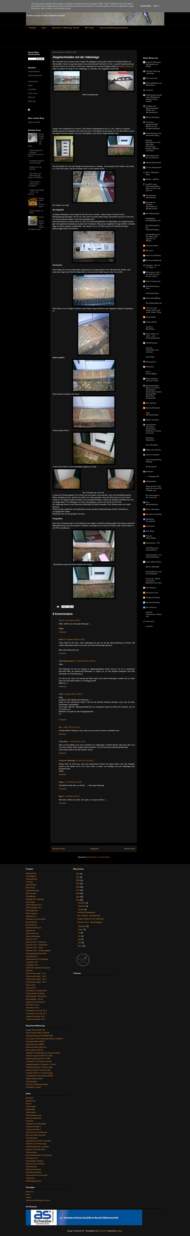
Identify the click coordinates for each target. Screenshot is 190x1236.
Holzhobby (150, 357)
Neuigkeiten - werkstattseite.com (153, 219)
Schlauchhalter (31, 1152)
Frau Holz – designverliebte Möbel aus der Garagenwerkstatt (153, 125)
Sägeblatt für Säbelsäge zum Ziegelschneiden (43, 1053)
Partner (28, 1197)
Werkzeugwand (31, 913)
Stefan (61, 782)
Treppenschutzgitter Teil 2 (35, 1019)
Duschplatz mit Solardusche (36, 991)
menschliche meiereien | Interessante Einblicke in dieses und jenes (153, 429)
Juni (80, 936)
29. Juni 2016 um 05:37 (71, 620)
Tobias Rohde (151, 322)
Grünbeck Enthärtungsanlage (37, 1084)
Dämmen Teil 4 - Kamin (34, 948)
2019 (78, 884)
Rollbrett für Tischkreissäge (36, 1144)
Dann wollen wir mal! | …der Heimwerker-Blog (152, 336)
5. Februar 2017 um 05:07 (72, 694)
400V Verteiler (31, 893)
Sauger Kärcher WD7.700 (35, 1030)
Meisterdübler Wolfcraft (34, 1050)
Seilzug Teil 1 (31, 985)
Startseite (94, 849)
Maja (61, 796)
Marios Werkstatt (152, 567)
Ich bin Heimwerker (153, 167)
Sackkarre (29, 1121)
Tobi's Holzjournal (153, 281)
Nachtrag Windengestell (86, 912)
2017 (78, 890)
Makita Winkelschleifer (34, 1079)
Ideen (44, 28)
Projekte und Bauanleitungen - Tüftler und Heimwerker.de (152, 109)
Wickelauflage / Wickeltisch (36, 996)
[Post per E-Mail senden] (58, 607)
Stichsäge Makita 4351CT (35, 1041)
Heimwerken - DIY (153, 543)
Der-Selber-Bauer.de (154, 303)
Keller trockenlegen (33, 936)
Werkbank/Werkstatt (33, 928)
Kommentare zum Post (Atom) (98, 857)
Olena (61, 639)
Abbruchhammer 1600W (35, 1044)
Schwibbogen (31, 896)
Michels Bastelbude (153, 260)
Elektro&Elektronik (35, 75)
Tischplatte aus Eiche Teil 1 (36, 1011)
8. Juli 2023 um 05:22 (71, 796)
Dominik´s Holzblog (154, 514)
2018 (78, 887)
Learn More (145, 6)
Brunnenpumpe (31, 922)
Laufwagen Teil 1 (32, 962)
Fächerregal (30, 902)
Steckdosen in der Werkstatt (36, 1132)
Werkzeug (32, 101)
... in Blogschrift (152, 476)
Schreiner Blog (152, 246)
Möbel (30, 85)
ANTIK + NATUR (152, 179)
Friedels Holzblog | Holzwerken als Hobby (153, 64)
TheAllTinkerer (152, 343)
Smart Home (32, 93)
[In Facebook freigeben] (70, 606)
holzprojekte (151, 317)
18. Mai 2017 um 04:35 (84, 761)
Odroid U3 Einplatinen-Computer (38, 968)
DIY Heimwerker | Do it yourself (153, 496)
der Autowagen (152, 445)
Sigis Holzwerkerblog (152, 414)
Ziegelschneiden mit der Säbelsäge (90, 919)
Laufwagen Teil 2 (32, 965)
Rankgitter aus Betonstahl (35, 919)
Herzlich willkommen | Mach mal (153, 614)
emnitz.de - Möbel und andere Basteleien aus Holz (154, 581)
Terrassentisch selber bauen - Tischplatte (34, 184)
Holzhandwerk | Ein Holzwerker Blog (153, 134)
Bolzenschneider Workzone (36, 1047)
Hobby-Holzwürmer (153, 163)
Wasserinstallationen (33, 1118)
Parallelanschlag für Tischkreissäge (36, 162)
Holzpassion (151, 362)
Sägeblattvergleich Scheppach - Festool (41, 1064)
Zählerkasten (31, 1101)
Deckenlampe (31, 885)
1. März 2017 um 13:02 (70, 727)
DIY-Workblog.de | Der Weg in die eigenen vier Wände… (153, 238)
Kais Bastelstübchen (152, 503)
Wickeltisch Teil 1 (32, 1005)
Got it (156, 6)
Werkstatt (31, 97)
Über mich (89, 28)
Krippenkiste (30, 931)
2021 (78, 877)
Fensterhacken (31, 1167)
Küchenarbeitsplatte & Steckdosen (39, 1155)
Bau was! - (150, 251)
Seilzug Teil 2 (31, 988)
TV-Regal (29, 882)
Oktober (81, 909)
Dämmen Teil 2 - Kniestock (36, 942)
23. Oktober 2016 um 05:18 (85, 661)
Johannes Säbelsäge (67, 761)
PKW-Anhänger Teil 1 (34, 905)
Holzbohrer (150, 526)
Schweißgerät (31, 876)
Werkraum (150, 367)
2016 (78, 893)
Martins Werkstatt (126, 66)
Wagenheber (30, 1109)
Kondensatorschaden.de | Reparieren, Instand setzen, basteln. (154, 98)
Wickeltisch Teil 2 (32, 1008)
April (80, 943)
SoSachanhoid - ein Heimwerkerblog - (154, 556)
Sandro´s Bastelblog (150, 328)
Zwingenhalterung (32, 890)
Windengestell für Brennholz (36, 953)
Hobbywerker (151, 481)
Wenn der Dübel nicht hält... (36, 1135)
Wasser (29, 1104)
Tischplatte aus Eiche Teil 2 (36, 1013)
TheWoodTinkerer (153, 598)
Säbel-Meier (63, 742)
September (82, 926)
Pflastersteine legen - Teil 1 (36, 973)
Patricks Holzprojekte (151, 537)
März (80, 946)
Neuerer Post (59, 849)
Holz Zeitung (151, 403)
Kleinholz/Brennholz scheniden (37, 1147)
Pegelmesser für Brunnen (35, 168)
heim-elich (150, 621)
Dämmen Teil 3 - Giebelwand (36, 945)
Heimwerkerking (152, 293)
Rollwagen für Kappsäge (35, 899)
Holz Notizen (151, 588)
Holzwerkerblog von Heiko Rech (154, 84)
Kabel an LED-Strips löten (35, 1149)
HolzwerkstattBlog (153, 298)
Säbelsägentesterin (66, 661)
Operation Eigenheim (150, 439)
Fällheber (29, 971)
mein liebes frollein (153, 562)
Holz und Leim (152, 78)
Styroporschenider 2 (33, 1129)
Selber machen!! (152, 420)
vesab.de (149, 90)
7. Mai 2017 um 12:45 (77, 742)
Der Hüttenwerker (152, 214)
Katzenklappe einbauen (34, 1161)
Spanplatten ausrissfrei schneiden (38, 1141)
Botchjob (149, 472)
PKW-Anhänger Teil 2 (34, 908)
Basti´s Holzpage (152, 509)
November (82, 906)
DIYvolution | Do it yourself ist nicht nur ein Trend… (153, 274)
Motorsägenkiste (32, 911)
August (81, 930)
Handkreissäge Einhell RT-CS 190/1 (39, 1056)
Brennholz (29, 1098)
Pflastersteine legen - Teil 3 (36, 979)
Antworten (62, 632)
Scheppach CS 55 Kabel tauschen (39, 1061)
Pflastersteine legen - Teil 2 (36, 976)
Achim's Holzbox (152, 455)
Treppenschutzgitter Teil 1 (35, 1016)
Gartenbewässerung (33, 1115)
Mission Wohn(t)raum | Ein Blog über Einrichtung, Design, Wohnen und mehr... (153, 145)
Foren (28, 1195)
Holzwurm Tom (152, 593)
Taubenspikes (31, 1112)
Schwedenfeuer (31, 1138)
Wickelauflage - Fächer (34, 999)
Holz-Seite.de (151, 607)
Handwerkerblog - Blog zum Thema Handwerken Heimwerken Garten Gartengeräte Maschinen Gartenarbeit (153, 392)
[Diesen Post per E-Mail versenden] (62, 606)
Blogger (119, 1231)
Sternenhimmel (31, 879)
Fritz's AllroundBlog (151, 373)
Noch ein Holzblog (153, 255)
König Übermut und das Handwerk (154, 573)
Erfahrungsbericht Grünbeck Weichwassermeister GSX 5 (36, 153)
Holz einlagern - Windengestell (88, 916)
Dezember (82, 903)
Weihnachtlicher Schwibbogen (37, 959)
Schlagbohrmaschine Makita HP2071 (40, 1076)
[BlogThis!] (65, 606)
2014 (78, 900)
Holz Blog (150, 531)
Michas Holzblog (152, 117)
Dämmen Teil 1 (31, 939)
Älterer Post (129, 849)
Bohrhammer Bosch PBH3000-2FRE (39, 1036)
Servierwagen (31, 1107)
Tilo (60, 620)
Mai (79, 939)
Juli (79, 933)
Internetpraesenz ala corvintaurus (152, 157)
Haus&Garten (33, 81)
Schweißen (32, 89)
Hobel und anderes (153, 450)
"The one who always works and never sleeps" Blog (153, 310)
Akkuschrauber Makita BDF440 (37, 1033)
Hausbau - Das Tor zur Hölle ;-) (153, 266)
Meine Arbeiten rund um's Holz (152, 380)
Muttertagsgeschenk (33, 1181)
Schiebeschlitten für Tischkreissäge (39, 1073)
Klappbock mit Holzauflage (36, 1124)
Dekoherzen (30, 1178)
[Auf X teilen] (67, 606)
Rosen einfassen (32, 933)
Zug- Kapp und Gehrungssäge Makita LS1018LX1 (44, 1039)
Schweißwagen (31, 1081)
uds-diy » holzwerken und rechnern (152, 350)
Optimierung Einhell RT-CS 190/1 (38, 1059)
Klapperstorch (31, 916)
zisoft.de (149, 626)
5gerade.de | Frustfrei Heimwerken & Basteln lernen (151, 205)
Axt (60, 727)
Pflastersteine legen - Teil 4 (36, 982)
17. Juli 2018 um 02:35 (73, 782)
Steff (60, 694)
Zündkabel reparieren (33, 1172)
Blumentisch (30, 888)
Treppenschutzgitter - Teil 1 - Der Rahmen (36, 192)
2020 (78, 880)
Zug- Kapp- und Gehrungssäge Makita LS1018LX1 (35, 175)
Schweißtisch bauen (33, 1087)
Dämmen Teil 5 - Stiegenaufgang (38, 950)
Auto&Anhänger (34, 71)
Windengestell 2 (32, 956)
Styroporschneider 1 (33, 1127)
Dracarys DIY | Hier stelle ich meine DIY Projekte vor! (154, 488)
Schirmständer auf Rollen (35, 993)
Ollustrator (102, 1231)
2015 (78, 897)
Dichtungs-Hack (32, 1158)
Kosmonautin (151, 467)
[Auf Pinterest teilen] (72, 606)
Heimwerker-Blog (152, 602)
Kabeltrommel (31, 873)
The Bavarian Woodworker (151, 196)
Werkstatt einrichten (33, 1169)
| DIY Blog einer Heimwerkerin (152, 549)
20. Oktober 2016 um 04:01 (74, 639)
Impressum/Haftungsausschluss (113, 28)
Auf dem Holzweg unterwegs (153, 72)
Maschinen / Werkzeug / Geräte (65, 28)
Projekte (32, 28)
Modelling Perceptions (150, 520)
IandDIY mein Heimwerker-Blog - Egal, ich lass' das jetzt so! (153, 187)
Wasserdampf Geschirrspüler (37, 1175)
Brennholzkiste (31, 925)
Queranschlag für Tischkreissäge (38, 1070)
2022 (78, 874)
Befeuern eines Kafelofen (35, 1164)
